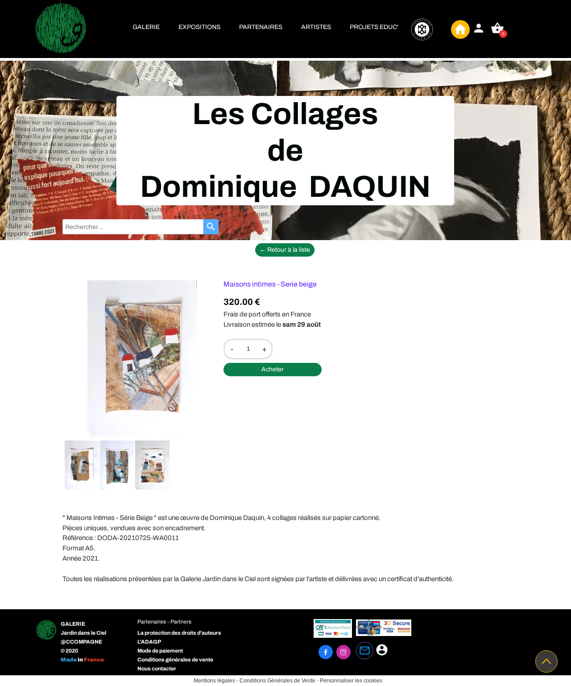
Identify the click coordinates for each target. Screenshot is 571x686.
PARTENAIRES (260, 27)
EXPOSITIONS (199, 27)
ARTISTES (316, 27)
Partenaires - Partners (164, 622)
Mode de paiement (160, 651)
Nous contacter (156, 668)
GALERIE (146, 27)
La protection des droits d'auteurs (179, 633)
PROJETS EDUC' (374, 27)
